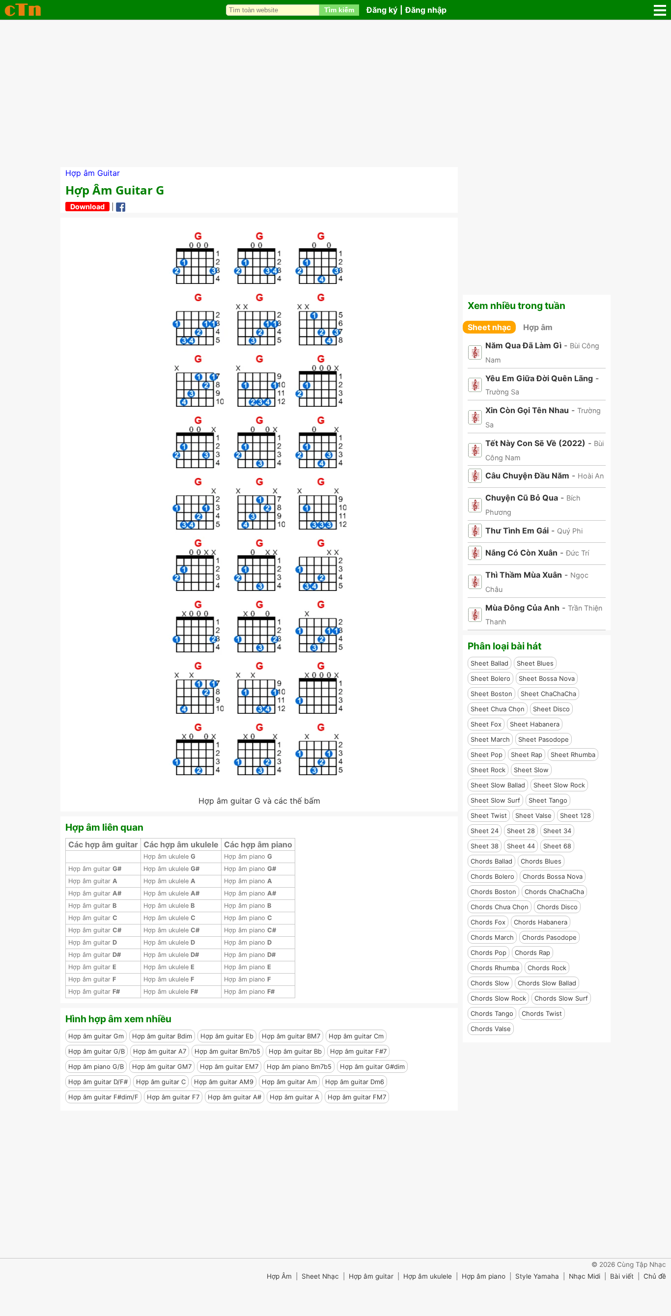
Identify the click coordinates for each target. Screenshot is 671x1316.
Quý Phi (570, 531)
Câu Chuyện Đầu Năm (527, 475)
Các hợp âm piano (258, 844)
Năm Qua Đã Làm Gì (523, 345)
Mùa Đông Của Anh (522, 608)
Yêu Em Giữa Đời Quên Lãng (539, 378)
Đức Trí (577, 553)
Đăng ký (381, 10)
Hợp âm (538, 327)
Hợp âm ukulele (169, 856)
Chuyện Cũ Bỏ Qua (521, 498)
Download (87, 206)
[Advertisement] (335, 93)
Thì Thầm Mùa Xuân (523, 575)
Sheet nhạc (489, 327)
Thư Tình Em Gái (517, 530)
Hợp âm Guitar (92, 173)
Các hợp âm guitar (103, 844)
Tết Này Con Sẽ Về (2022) (535, 443)
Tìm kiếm (339, 10)
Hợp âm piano (248, 856)
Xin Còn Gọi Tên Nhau (527, 410)
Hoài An (591, 476)
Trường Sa (502, 392)
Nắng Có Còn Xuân (521, 553)
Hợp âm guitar (94, 868)
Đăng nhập (426, 10)
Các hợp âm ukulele (181, 844)
